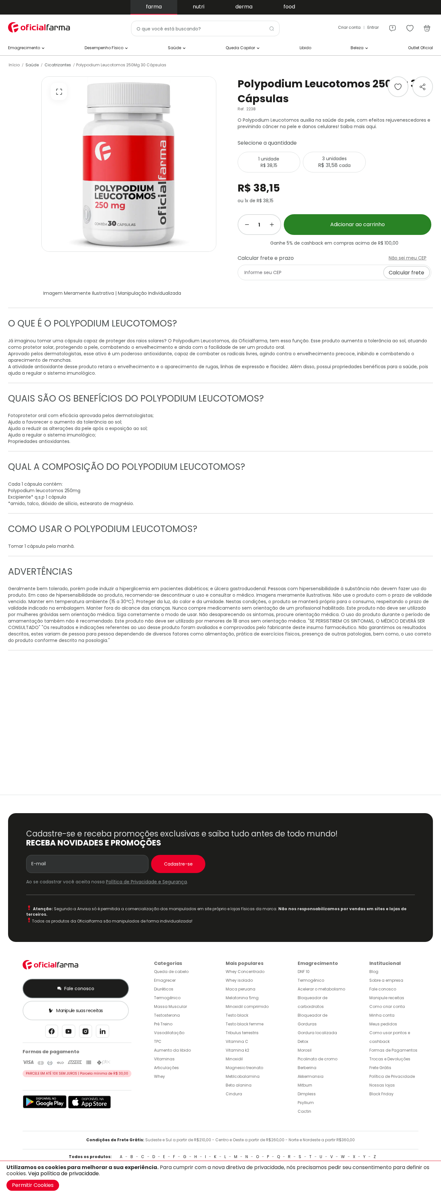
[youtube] (68, 1033)
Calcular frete (406, 272)
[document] (220, 1177)
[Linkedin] (102, 1033)
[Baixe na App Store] (89, 1107)
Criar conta (349, 27)
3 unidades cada (334, 162)
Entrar (373, 27)
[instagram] (85, 1033)
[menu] (392, 25)
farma (154, 6)
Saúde (32, 65)
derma (243, 6)
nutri (198, 6)
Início (14, 65)
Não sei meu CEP (407, 258)
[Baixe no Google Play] (45, 1107)
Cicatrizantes (58, 65)
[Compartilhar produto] (422, 86)
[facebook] (51, 1033)
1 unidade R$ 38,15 (268, 162)
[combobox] (205, 28)
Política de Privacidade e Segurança (146, 882)
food (289, 6)
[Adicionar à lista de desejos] (398, 86)
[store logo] (40, 27)
